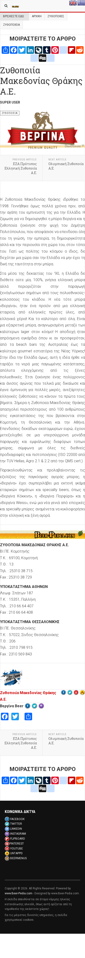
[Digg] (42, 57)
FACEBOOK (17, 819)
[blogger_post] (63, 50)
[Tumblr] (47, 50)
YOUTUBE (16, 848)
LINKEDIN (16, 828)
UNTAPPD (16, 853)
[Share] (5, 50)
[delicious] (34, 57)
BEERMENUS (18, 858)
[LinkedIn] (30, 50)
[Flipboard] (71, 50)
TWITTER (16, 823)
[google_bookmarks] (51, 57)
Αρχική (37, 16)
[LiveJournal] (38, 50)
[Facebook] (13, 50)
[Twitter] (22, 50)
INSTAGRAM (18, 833)
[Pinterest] (55, 50)
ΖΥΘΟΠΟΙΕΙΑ (11, 24)
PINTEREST (16, 843)
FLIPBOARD (17, 838)
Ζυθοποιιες (55, 16)
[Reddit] (80, 50)
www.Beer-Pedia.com (18, 893)
